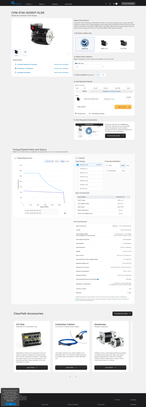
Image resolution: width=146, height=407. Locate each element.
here (125, 297)
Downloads (68, 4)
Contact (118, 400)
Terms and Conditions (73, 404)
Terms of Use (45, 404)
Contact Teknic (78, 300)
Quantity (128, 97)
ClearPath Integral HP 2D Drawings (27, 64)
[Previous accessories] (70, 377)
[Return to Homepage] (16, 3)
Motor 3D (25, 55)
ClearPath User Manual (23, 72)
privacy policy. (10, 400)
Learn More (30, 367)
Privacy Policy (101, 404)
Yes (103, 74)
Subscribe (133, 404)
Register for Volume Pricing (111, 91)
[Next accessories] (75, 377)
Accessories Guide (113, 136)
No (98, 74)
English (62, 161)
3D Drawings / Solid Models (25, 68)
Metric (67, 161)
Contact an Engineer (128, 3)
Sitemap (134, 400)
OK (10, 404)
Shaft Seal (80, 63)
